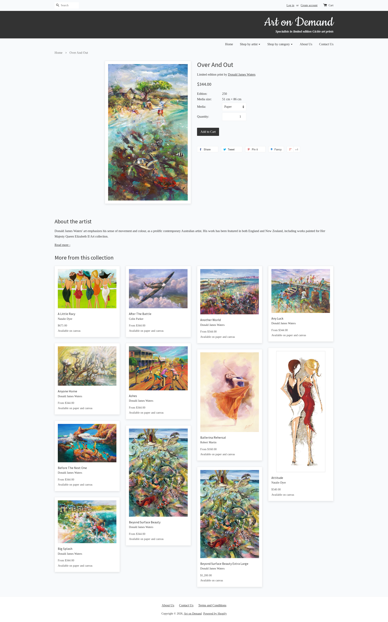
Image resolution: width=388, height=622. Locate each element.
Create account (309, 5)
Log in (290, 5)
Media (201, 106)
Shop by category (279, 44)
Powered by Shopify (215, 613)
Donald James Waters (241, 74)
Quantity (202, 116)
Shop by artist (249, 44)
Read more (62, 245)
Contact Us (326, 44)
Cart (331, 5)
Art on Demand (193, 613)
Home (229, 44)
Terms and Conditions (212, 605)
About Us (306, 44)
